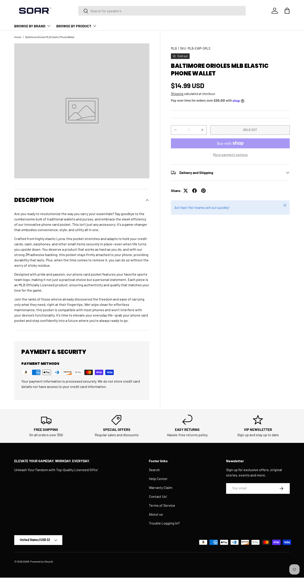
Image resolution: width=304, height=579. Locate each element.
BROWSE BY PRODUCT (73, 26)
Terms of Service (162, 505)
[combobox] (162, 11)
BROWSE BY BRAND (29, 26)
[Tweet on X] (185, 190)
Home (17, 36)
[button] (287, 11)
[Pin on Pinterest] (203, 190)
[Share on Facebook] (194, 190)
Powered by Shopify (41, 561)
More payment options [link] (230, 154)
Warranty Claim (160, 487)
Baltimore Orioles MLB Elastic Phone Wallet (49, 36)
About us (156, 514)
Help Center (158, 478)
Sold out (250, 130)
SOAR (26, 561)
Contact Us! (158, 496)
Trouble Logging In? (164, 523)
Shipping (177, 94)
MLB (174, 48)
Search (154, 470)
